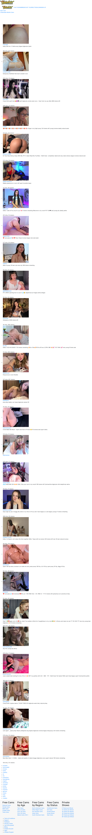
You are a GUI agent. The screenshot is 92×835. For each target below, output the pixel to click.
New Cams (50, 815)
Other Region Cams (37, 809)
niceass (5, 769)
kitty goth (5, 99)
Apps (5, 830)
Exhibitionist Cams (52, 808)
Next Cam (3, 10)
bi (3, 774)
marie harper (6, 482)
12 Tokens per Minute (68, 809)
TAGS (36, 7)
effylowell (5, 318)
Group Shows (50, 813)
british (4, 786)
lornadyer (5, 592)
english (5, 781)
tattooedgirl (6, 767)
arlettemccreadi (7, 510)
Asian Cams (35, 813)
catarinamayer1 (7, 428)
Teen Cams (20, 808)
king (4, 794)
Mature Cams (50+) (22, 815)
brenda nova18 (7, 154)
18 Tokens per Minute (68, 811)
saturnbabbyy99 (7, 647)
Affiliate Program (9, 832)
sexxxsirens (6, 756)
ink (3, 776)
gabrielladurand (7, 291)
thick (4, 796)
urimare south (6, 72)
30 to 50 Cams (21, 813)
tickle (4, 770)
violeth (5, 126)
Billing (6, 827)
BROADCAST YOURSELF (28, 7)
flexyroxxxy (6, 373)
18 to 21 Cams (21, 809)
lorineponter (6, 619)
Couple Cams (6, 810)
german (5, 791)
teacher (5, 788)
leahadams (6, 400)
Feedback (7, 822)
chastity (5, 772)
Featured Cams (7, 805)
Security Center (8, 823)
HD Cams (49, 809)
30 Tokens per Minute (68, 813)
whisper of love (7, 537)
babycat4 (5, 209)
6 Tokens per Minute (67, 808)
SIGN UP (43, 7)
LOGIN (39, 7)
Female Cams (6, 807)
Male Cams (6, 808)
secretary (5, 782)
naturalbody (6, 779)
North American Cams (38, 808)
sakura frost (6, 236)
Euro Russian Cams (37, 811)
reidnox (5, 263)
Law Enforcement (9, 825)
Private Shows (51, 811)
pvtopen (5, 765)
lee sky (5, 345)
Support (6, 820)
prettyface (6, 777)
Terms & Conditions (9, 818)
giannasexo (6, 564)
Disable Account (8, 828)
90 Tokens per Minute (68, 816)
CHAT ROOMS (17, 7)
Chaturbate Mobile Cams (7, 12)
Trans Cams (6, 812)
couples (5, 798)
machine (5, 789)
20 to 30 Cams (21, 811)
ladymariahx (6, 455)
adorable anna (7, 729)
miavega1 (5, 44)
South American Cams (38, 815)
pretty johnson (7, 674)
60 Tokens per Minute (68, 815)
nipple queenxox (7, 181)
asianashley (6, 701)
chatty (4, 793)
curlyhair (5, 784)
